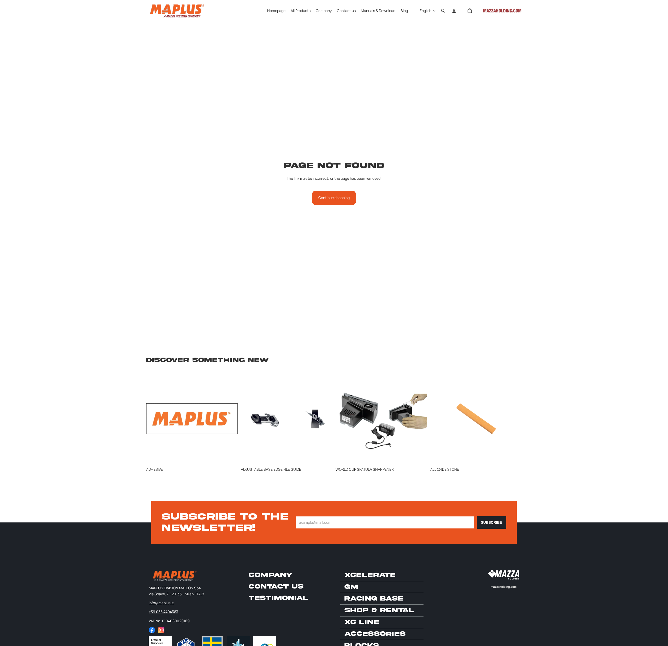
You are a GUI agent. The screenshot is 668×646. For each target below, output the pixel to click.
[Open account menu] (454, 10)
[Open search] (443, 10)
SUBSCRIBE (491, 522)
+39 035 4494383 (163, 611)
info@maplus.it (161, 602)
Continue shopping (334, 197)
